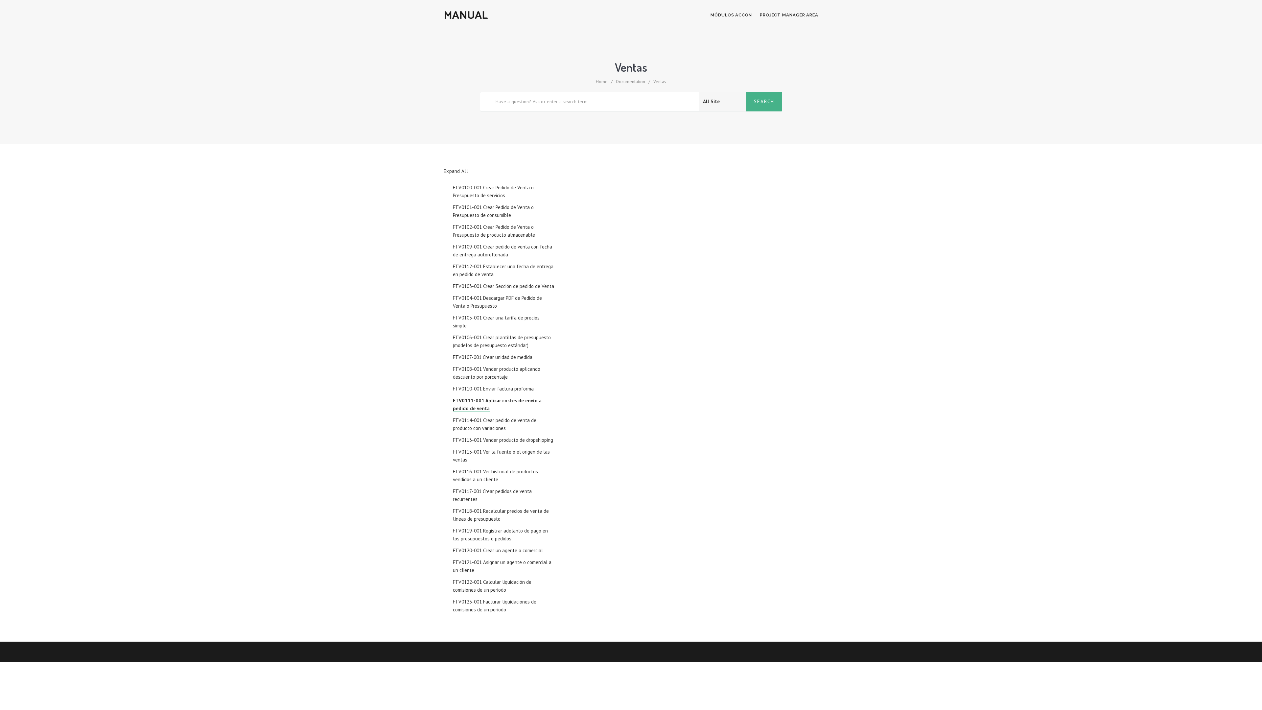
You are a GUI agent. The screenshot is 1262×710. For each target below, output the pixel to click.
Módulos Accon (731, 14)
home (602, 81)
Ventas (659, 81)
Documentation (630, 81)
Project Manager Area (789, 14)
